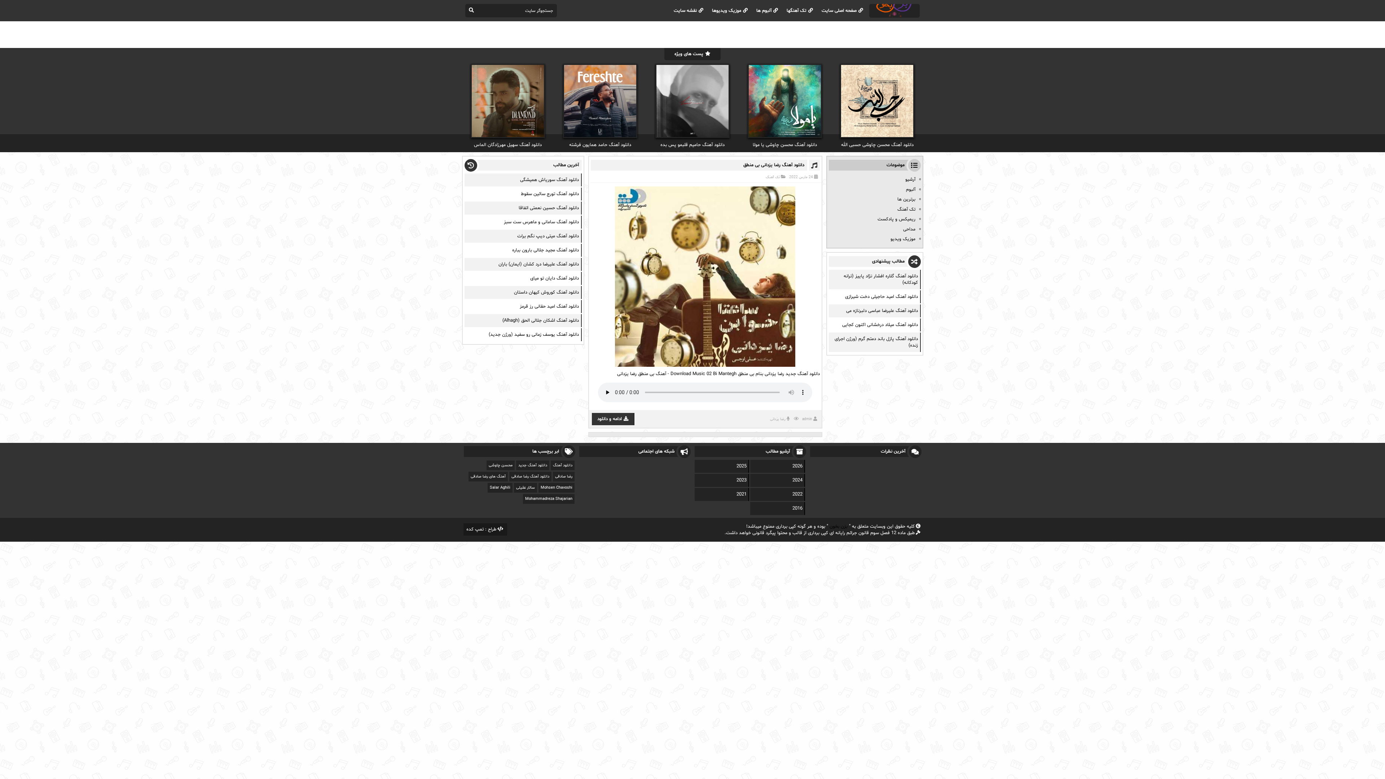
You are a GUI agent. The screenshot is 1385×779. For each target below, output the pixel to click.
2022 (797, 494)
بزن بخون (839, 526)
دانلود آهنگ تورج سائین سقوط (550, 194)
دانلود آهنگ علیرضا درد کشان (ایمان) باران (538, 264)
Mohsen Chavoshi (556, 487)
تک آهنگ (773, 177)
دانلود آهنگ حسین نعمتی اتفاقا (549, 208)
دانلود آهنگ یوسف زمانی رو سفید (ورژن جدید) (534, 334)
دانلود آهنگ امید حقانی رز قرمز (549, 306)
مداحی (909, 229)
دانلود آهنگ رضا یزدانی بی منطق (773, 165)
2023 (742, 480)
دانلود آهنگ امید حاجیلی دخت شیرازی (881, 297)
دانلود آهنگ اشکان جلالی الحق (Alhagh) (540, 320)
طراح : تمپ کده (481, 529)
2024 (797, 480)
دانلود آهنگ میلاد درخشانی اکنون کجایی (880, 325)
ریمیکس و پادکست (896, 219)
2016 (797, 508)
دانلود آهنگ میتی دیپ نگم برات (548, 236)
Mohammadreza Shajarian (548, 499)
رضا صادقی (563, 476)
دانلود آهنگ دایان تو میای (554, 278)
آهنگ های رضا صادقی (488, 476)
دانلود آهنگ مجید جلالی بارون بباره (545, 250)
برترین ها (906, 199)
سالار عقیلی (525, 487)
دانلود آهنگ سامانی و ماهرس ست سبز (541, 222)
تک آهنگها (796, 11)
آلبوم (910, 189)
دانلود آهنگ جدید (532, 465)
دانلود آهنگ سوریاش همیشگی (549, 180)
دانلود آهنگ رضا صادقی (530, 476)
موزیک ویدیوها (726, 11)
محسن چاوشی (501, 465)
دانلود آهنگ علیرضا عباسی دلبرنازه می (882, 311)
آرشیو (910, 179)
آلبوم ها (763, 11)
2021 (742, 494)
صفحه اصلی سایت (839, 11)
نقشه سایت (685, 11)
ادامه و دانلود (609, 419)
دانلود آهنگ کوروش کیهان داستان (546, 292)
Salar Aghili (500, 487)
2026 (797, 466)
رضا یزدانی (778, 419)
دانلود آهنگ (562, 465)
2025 (742, 466)
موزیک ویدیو (903, 239)
